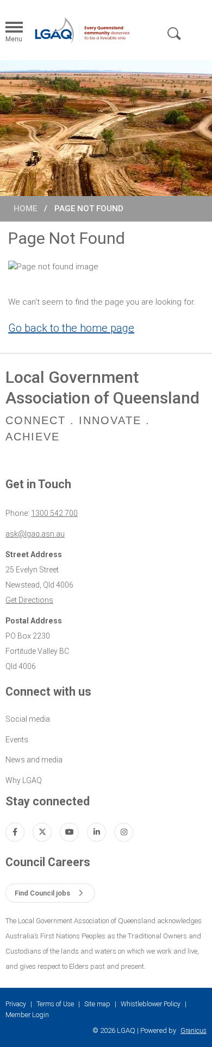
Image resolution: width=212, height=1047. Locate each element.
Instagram (123, 832)
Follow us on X (42, 832)
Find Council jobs (42, 893)
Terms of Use (55, 1004)
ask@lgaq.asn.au (35, 533)
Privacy (15, 1004)
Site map (97, 1004)
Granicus (193, 1031)
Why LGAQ (23, 780)
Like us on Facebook (14, 832)
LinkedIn (96, 832)
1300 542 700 (54, 513)
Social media (27, 719)
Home (25, 208)
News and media (34, 759)
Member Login (27, 1015)
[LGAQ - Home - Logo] (82, 30)
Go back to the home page (71, 328)
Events (16, 739)
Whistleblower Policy (150, 1004)
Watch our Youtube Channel (69, 832)
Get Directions (29, 600)
